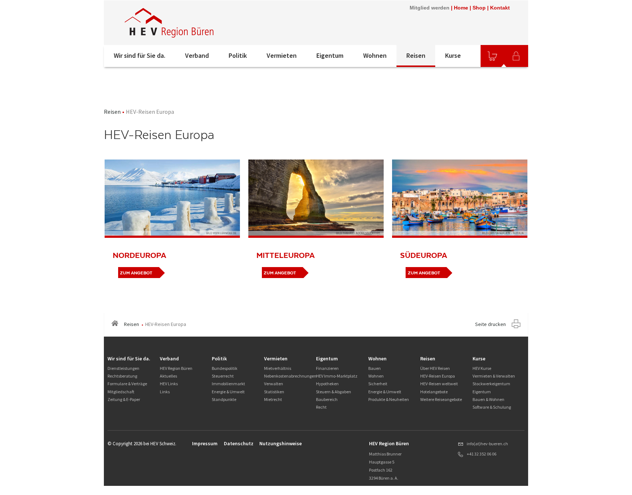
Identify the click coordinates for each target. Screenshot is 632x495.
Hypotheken (327, 383)
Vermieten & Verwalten (494, 376)
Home (461, 8)
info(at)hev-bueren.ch (487, 443)
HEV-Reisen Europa (437, 376)
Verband (197, 55)
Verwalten (273, 383)
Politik (238, 55)
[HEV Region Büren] (202, 22)
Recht (321, 407)
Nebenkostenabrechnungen (290, 376)
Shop (479, 8)
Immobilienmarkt (228, 383)
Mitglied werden (429, 8)
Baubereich (327, 399)
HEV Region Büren (176, 368)
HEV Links (169, 383)
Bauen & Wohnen (488, 399)
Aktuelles (168, 376)
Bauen (374, 368)
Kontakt (500, 8)
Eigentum (329, 55)
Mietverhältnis (277, 368)
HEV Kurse (482, 368)
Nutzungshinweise (280, 443)
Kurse (453, 55)
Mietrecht (273, 399)
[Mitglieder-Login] (516, 56)
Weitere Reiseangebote (441, 399)
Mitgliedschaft (121, 391)
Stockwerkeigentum (491, 383)
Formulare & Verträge (127, 383)
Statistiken (274, 391)
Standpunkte (224, 399)
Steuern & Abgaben (333, 391)
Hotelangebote (434, 391)
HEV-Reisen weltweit (439, 383)
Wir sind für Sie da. (139, 55)
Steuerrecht (223, 376)
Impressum (205, 443)
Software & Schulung (492, 407)
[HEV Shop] (492, 56)
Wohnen (375, 55)
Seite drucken (490, 324)
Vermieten (282, 55)
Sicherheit (377, 383)
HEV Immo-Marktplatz (336, 376)
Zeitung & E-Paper (124, 399)
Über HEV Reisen (435, 368)
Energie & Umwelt (228, 391)
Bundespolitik (224, 368)
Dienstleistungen (123, 368)
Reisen (415, 55)
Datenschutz (238, 443)
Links (165, 391)
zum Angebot (136, 272)
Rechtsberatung (122, 376)
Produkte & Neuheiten (388, 399)
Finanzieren (327, 368)
